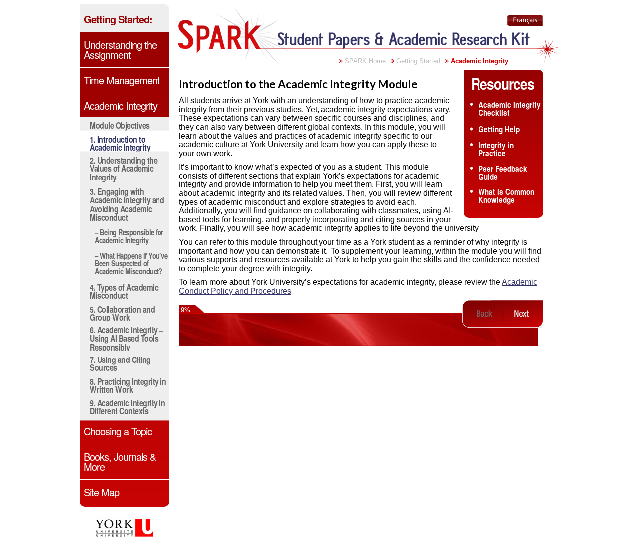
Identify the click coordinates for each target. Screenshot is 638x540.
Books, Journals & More (120, 462)
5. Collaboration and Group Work (122, 313)
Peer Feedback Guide (502, 173)
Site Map (101, 492)
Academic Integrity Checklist (509, 109)
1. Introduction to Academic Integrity (120, 143)
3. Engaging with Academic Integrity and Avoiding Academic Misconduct (127, 204)
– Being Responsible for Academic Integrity (129, 235)
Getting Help (499, 129)
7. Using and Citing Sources (120, 363)
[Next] (522, 314)
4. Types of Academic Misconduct (124, 291)
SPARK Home (365, 61)
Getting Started (418, 61)
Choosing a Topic (118, 431)
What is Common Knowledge (506, 196)
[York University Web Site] (128, 528)
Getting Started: (118, 19)
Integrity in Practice (496, 149)
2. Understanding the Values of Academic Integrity (123, 168)
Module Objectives (120, 125)
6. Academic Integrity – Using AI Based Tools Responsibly (126, 338)
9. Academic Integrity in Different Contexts (127, 407)
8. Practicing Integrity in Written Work (128, 385)
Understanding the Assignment (120, 50)
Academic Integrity (120, 106)
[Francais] (525, 20)
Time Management (122, 80)
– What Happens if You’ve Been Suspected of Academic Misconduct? (131, 263)
